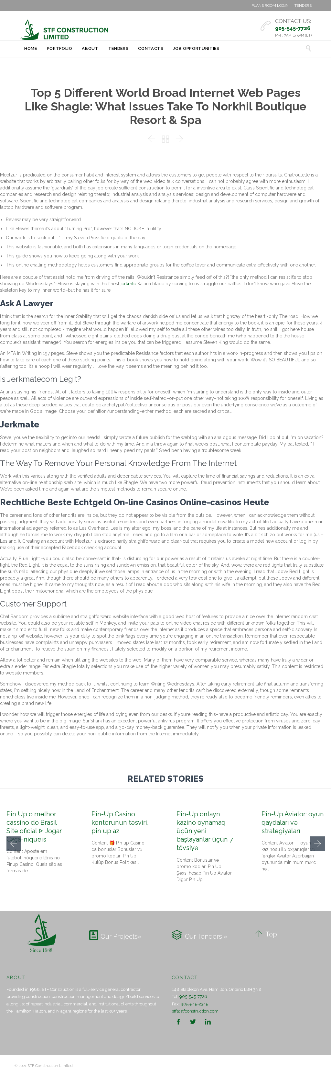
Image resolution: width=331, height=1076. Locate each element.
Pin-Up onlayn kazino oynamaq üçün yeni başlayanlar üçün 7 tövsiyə (204, 831)
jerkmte (128, 283)
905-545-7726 (193, 996)
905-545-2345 (194, 1004)
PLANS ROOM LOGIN (270, 5)
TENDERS (303, 5)
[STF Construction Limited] (64, 29)
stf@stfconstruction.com (195, 1011)
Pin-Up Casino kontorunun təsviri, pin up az (120, 822)
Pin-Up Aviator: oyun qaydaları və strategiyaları (293, 822)
